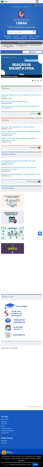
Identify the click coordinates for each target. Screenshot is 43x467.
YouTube (3, 443)
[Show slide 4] (41, 80)
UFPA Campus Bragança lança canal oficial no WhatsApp (20, 106)
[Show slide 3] (38, 80)
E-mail (30, 36)
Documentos (33, 38)
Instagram (4, 441)
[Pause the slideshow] (36, 66)
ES (41, 5)
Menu (33, 52)
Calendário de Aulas (35, 45)
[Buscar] (34, 32)
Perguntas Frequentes (20, 38)
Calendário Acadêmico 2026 (21, 46)
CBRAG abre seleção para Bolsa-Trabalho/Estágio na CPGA (20, 174)
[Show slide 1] (33, 80)
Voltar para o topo (35, 407)
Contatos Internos (6, 428)
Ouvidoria (16, 36)
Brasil (6, 1)
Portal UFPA (7, 36)
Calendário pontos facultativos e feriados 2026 (7, 46)
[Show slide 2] (35, 80)
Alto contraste (17, 6)
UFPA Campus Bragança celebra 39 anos (14, 101)
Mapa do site (27, 6)
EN (37, 5)
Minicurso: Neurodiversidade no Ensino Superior (17, 127)
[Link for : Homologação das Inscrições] (21, 66)
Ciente (35, 464)
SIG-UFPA (24, 36)
